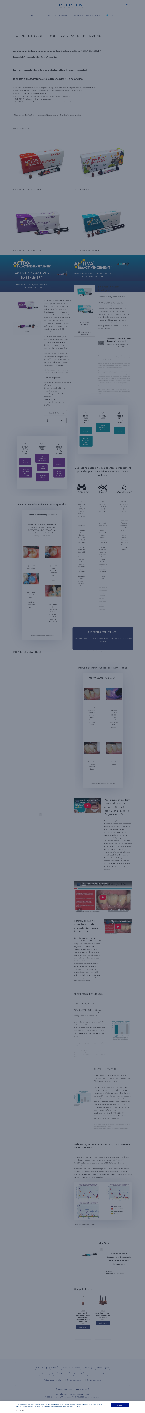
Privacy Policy (20, 1410)
